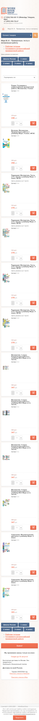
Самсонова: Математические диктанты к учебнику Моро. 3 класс (22, 536)
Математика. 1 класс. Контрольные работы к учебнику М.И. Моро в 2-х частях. (21, 357)
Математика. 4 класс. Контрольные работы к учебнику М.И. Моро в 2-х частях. (21, 492)
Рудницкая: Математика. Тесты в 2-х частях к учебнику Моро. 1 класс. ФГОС (23, 176)
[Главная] (3, 29)
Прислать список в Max (19, 677)
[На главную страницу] (9, 11)
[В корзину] (33, 123)
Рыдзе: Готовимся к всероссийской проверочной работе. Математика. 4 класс (22, 87)
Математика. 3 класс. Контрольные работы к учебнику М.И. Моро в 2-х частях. (21, 447)
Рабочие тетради (12, 46)
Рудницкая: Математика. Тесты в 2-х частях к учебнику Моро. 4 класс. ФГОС (23, 311)
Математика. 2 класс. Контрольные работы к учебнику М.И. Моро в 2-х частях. (21, 402)
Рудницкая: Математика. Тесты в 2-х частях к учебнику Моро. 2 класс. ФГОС (23, 221)
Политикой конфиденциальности (24, 714)
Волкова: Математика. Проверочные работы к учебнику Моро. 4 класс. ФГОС (23, 131)
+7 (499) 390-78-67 (11, 21)
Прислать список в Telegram (19, 673)
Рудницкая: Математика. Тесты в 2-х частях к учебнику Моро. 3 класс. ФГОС (23, 266)
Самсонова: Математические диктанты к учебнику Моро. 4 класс (22, 581)
